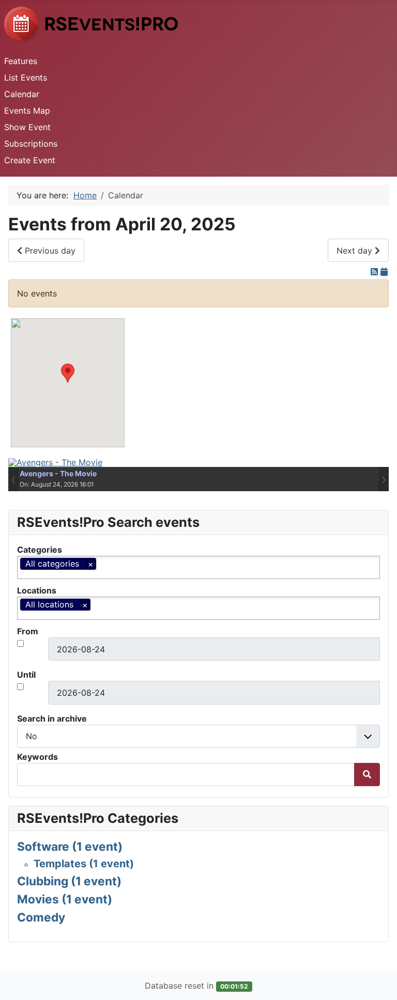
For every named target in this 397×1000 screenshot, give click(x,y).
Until (26, 674)
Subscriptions (30, 143)
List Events (25, 77)
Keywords (37, 757)
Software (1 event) (70, 846)
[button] (68, 373)
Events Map (27, 110)
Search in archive (52, 718)
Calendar (21, 94)
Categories (39, 549)
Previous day (48, 250)
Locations (36, 590)
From (27, 631)
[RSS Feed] (375, 272)
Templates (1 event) (84, 863)
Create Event (29, 160)
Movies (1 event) (64, 899)
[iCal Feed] (384, 272)
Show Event (27, 127)
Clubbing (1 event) (69, 881)
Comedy (41, 917)
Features (20, 61)
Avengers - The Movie (58, 473)
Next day (356, 250)
